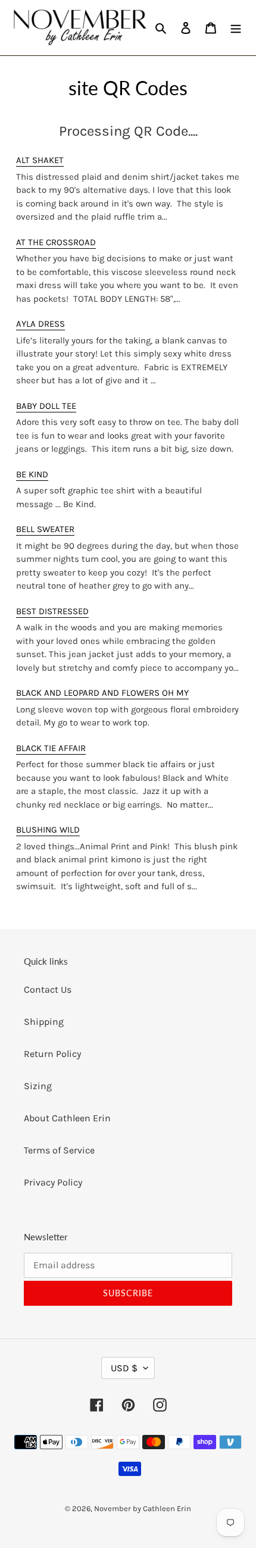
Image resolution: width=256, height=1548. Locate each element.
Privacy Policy (53, 1182)
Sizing (38, 1086)
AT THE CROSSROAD (56, 242)
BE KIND (32, 474)
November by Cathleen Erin (142, 1508)
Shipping (44, 1021)
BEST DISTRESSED (52, 611)
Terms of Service (59, 1150)
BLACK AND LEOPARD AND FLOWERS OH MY (102, 692)
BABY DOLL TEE (46, 406)
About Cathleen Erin (67, 1118)
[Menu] (235, 27)
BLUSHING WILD (48, 829)
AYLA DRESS (40, 323)
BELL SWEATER (45, 529)
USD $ (124, 1368)
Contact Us (47, 989)
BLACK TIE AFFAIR (51, 748)
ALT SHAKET (40, 160)
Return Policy (52, 1053)
